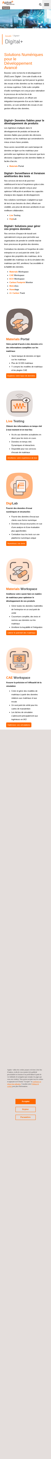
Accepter (26, 1101)
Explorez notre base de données (21, 376)
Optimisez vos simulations (18, 725)
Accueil (8, 36)
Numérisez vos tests (16, 543)
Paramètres (25, 1117)
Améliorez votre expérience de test (22, 458)
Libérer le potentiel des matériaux (21, 633)
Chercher (40, 4)
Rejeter (25, 1109)
